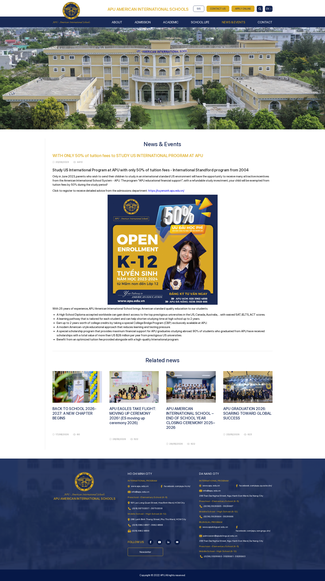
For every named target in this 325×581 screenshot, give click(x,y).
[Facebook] (150, 542)
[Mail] (177, 542)
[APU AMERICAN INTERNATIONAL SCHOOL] (71, 12)
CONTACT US (218, 8)
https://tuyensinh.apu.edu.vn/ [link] (166, 190)
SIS (199, 8)
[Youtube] (159, 542)
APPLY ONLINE (243, 8)
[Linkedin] (168, 542)
